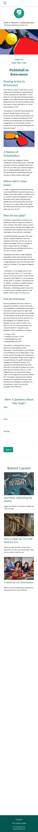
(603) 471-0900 (21, 823)
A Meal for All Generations (18, 582)
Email (5, 419)
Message (7, 431)
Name (6, 407)
